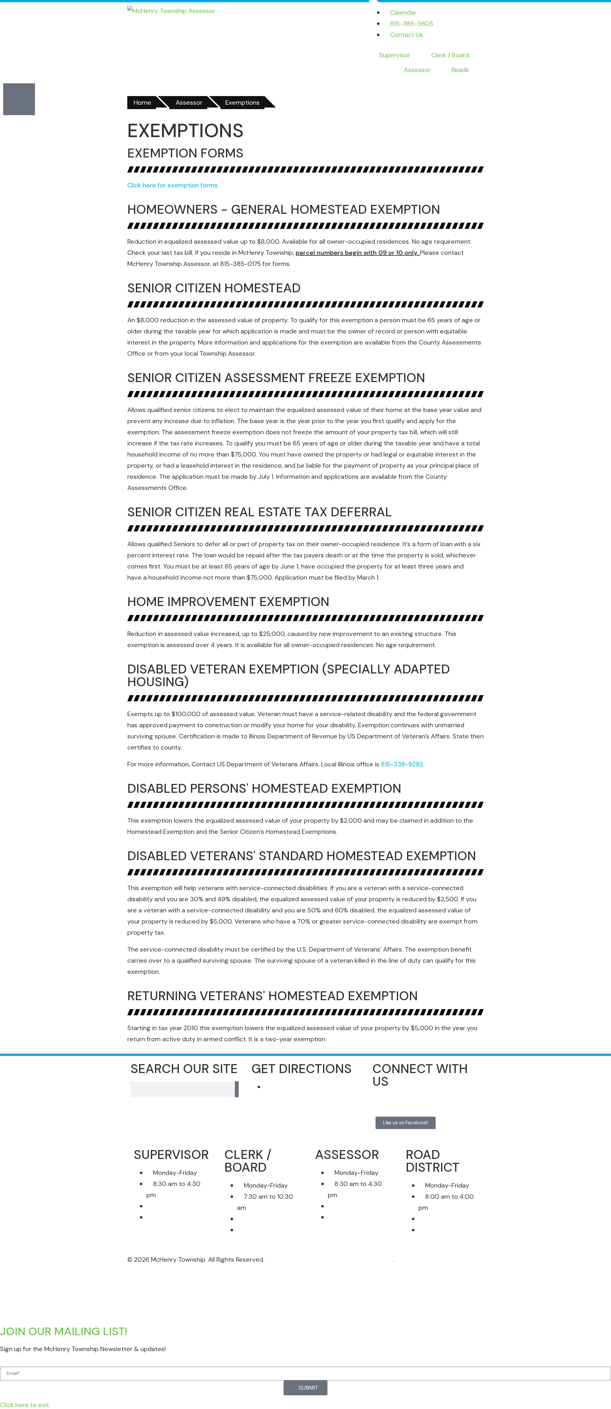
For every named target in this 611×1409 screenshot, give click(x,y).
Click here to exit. (25, 1405)
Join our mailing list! (64, 1331)
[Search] (237, 1089)
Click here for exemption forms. (173, 185)
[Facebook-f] (383, 1105)
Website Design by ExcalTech (351, 1259)
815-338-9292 (402, 764)
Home (142, 102)
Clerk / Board (450, 55)
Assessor (417, 70)
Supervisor (394, 55)
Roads (460, 70)
